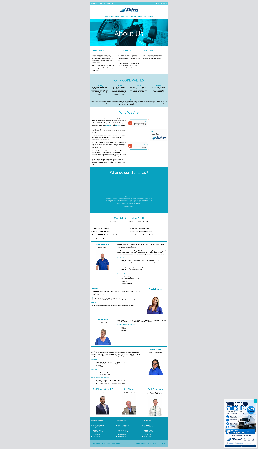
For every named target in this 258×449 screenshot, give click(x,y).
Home (106, 16)
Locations (111, 16)
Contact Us (150, 16)
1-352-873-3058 (122, 434)
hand (110, 125)
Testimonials (129, 16)
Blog (135, 16)
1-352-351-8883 (96, 434)
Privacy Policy (152, 443)
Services (117, 16)
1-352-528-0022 (147, 434)
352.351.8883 (95, 3)
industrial (117, 125)
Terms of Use (161, 443)
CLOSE (255, 400)
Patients (123, 16)
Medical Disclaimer (141, 443)
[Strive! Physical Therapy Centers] (129, 9)
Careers (140, 16)
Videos (144, 16)
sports (107, 125)
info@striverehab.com (107, 3)
